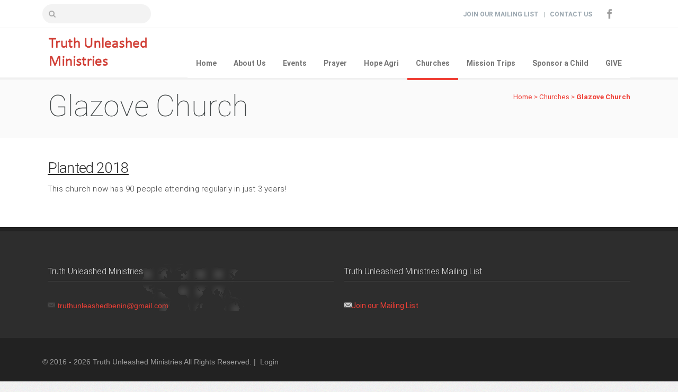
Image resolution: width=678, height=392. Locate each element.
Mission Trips (491, 63)
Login (269, 362)
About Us (250, 63)
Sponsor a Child (560, 63)
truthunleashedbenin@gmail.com (113, 305)
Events (295, 63)
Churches (433, 63)
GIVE (613, 63)
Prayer (335, 63)
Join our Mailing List (385, 305)
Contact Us (571, 14)
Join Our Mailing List (501, 14)
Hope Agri (381, 63)
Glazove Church (603, 97)
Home (206, 63)
